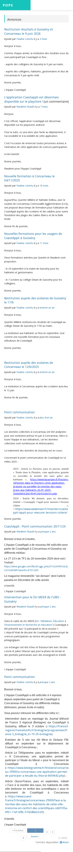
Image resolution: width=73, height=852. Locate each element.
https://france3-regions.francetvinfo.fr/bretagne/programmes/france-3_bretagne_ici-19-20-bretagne (37, 730)
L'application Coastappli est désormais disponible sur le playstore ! (31, 99)
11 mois (44, 243)
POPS (8, 5)
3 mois (43, 38)
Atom (65, 842)
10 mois (44, 185)
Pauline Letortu (24, 38)
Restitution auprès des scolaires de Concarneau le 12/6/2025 (28, 365)
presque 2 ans (48, 531)
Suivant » (35, 836)
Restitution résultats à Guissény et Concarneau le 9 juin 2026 (28, 31)
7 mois (44, 106)
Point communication (19, 412)
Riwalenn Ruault (25, 106)
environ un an (47, 307)
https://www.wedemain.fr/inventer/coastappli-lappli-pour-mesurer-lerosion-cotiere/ (40, 510)
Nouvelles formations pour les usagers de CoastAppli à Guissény (33, 236)
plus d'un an (46, 417)
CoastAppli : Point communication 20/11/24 (35, 526)
